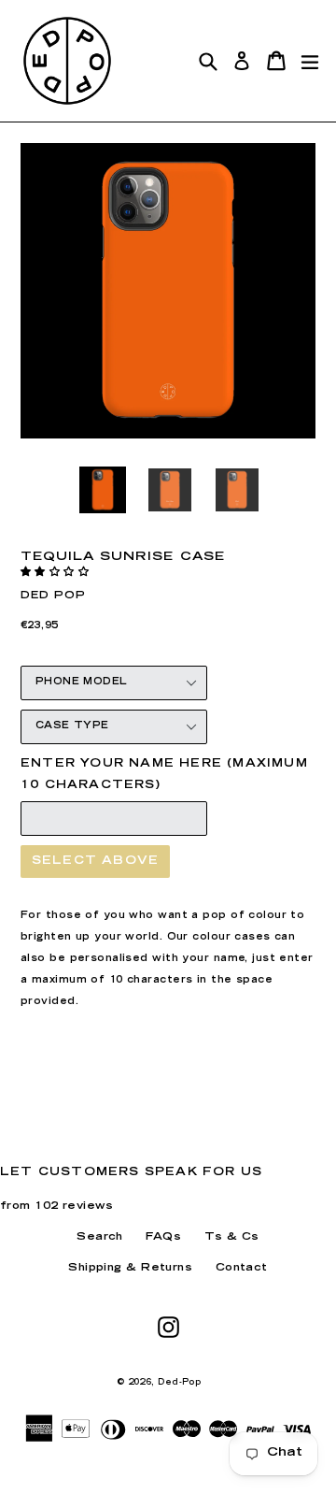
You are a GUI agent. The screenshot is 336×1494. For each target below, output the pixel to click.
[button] (57, 572)
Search (100, 1237)
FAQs (163, 1237)
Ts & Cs (231, 1237)
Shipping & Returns (130, 1268)
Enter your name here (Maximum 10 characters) (164, 774)
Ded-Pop (179, 1382)
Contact (242, 1268)
